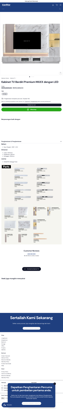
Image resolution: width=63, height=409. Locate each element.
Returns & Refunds (5, 359)
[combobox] (31, 8)
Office (2, 346)
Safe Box (3, 349)
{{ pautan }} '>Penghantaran (31, 101)
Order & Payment (5, 356)
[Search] (60, 8)
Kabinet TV (12, 78)
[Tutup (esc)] (54, 384)
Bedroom (3, 342)
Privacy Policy (4, 371)
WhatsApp (33, 109)
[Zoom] (60, 72)
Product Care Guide (6, 363)
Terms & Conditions (6, 373)
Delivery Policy (5, 358)
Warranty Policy (5, 361)
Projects (3, 348)
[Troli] (57, 5)
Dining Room (4, 340)
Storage (3, 344)
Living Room (4, 338)
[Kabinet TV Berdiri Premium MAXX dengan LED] (31, 127)
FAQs (2, 365)
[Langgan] (40, 403)
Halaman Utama (5, 78)
